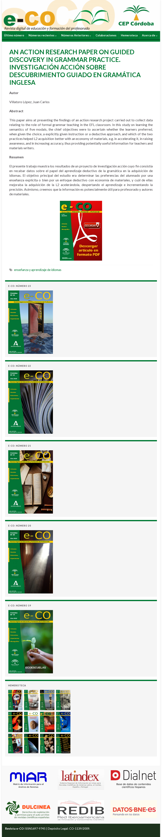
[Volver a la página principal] (81, 15)
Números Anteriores (75, 35)
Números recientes (41, 35)
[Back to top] (152, 827)
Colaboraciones (106, 35)
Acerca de (149, 35)
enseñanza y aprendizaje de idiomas (37, 270)
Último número (14, 35)
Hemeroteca (129, 35)
